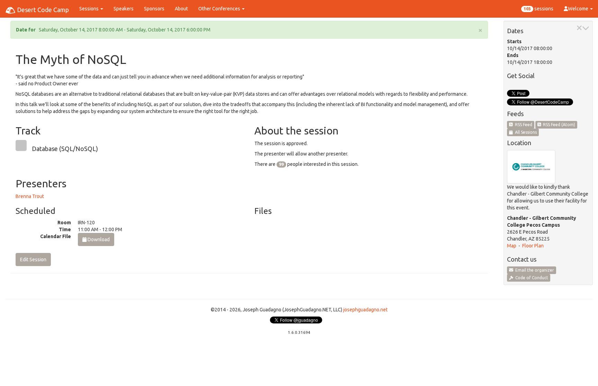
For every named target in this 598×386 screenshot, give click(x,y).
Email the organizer (533, 270)
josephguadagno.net (365, 309)
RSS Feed (522, 124)
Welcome (578, 8)
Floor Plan (533, 245)
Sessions (89, 8)
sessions (538, 8)
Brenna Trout (30, 196)
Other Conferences (219, 8)
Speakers (124, 8)
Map (511, 245)
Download (98, 239)
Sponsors (154, 8)
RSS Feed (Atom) (558, 124)
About (181, 8)
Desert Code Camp (42, 9)
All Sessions (525, 132)
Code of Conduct (530, 277)
